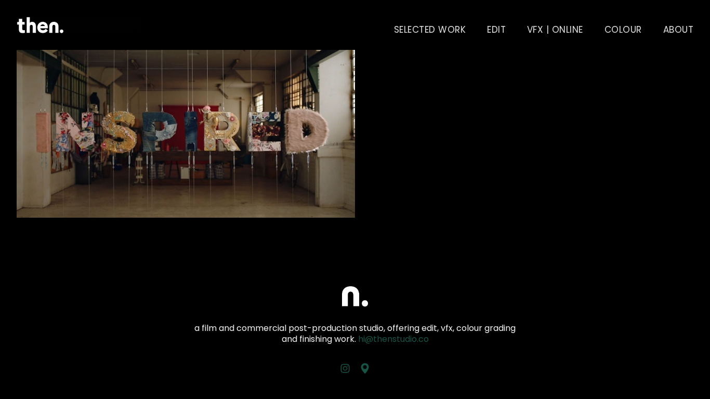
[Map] (365, 368)
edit (496, 29)
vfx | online (555, 29)
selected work (430, 29)
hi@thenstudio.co (393, 339)
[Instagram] (345, 368)
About (678, 29)
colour (623, 29)
